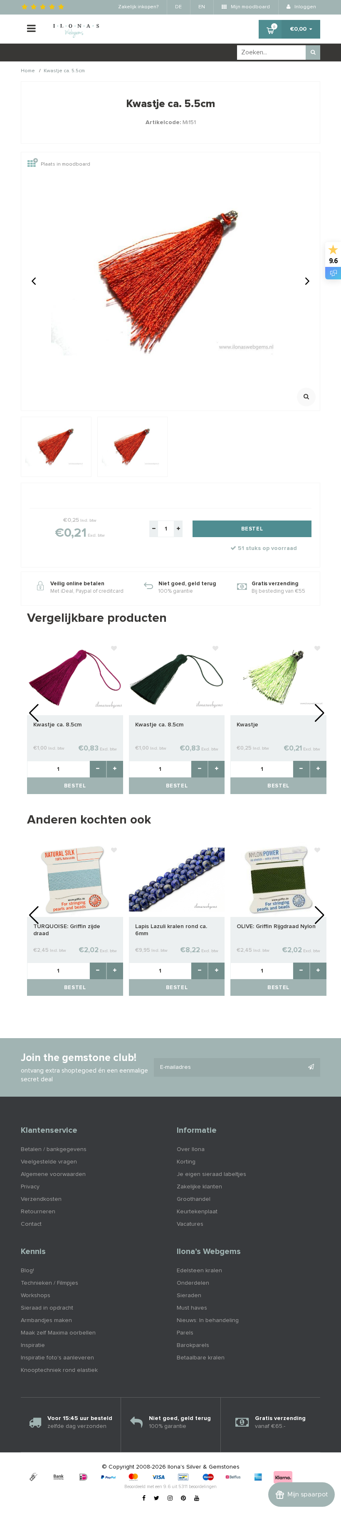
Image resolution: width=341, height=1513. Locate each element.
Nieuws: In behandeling (208, 1320)
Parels (185, 1333)
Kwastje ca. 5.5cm (64, 71)
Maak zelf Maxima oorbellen (58, 1333)
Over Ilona (191, 1149)
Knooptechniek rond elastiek (59, 1370)
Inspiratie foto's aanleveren (57, 1358)
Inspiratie (33, 1345)
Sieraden (189, 1295)
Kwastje (247, 725)
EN (201, 7)
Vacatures (190, 1224)
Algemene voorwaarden (53, 1174)
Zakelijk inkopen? (138, 7)
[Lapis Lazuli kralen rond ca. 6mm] (177, 879)
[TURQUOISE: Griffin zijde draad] (75, 879)
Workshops (35, 1295)
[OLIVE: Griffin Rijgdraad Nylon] (278, 879)
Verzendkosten (41, 1199)
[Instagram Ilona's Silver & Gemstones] (170, 1498)
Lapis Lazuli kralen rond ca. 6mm (171, 930)
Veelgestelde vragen (49, 1162)
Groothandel (193, 1199)
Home (28, 71)
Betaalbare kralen (201, 1358)
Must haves (192, 1308)
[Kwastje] (278, 677)
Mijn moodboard (250, 7)
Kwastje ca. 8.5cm (57, 725)
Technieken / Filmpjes (49, 1283)
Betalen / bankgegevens (53, 1149)
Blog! (27, 1270)
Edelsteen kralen (199, 1270)
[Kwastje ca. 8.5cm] (75, 677)
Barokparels (193, 1345)
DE (178, 7)
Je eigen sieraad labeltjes (211, 1174)
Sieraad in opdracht (47, 1308)
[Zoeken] (313, 52)
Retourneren (38, 1212)
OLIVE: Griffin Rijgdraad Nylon (276, 926)
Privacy (30, 1187)
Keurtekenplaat (197, 1212)
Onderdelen (193, 1283)
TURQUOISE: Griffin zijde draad (66, 930)
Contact (31, 1224)
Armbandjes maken (46, 1320)
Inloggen (304, 7)
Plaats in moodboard (65, 164)
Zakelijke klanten (199, 1187)
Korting (186, 1162)
